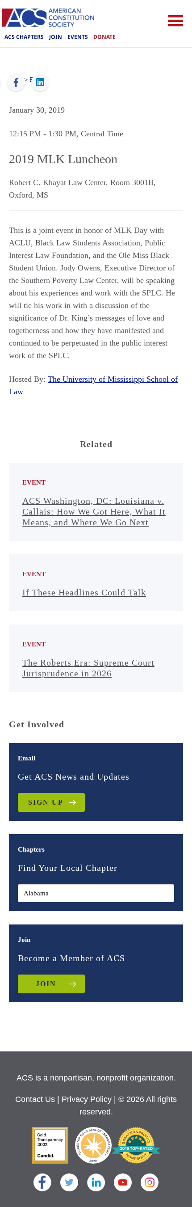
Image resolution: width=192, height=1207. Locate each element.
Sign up (45, 802)
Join (55, 37)
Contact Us (35, 1099)
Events (77, 37)
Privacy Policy (87, 1099)
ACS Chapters (24, 37)
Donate (104, 37)
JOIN (46, 984)
